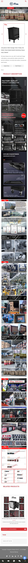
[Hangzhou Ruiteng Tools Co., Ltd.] (14, 3)
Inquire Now (6, 65)
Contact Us (24, 8)
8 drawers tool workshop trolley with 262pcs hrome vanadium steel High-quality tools (14, 523)
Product (10, 8)
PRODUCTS (7, 15)
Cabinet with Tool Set (15, 15)
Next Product (18, 65)
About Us (18, 8)
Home (3, 8)
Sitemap (16, 551)
